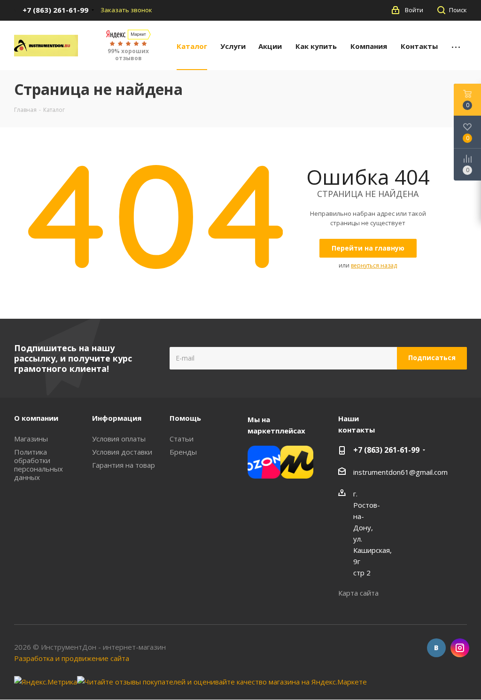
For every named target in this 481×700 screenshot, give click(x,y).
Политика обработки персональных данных (38, 464)
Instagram (459, 647)
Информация (116, 418)
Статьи (182, 438)
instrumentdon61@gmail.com (400, 472)
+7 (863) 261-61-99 (386, 450)
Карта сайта (358, 593)
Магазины (31, 438)
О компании (36, 418)
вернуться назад (374, 265)
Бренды (183, 451)
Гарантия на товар (123, 465)
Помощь (185, 418)
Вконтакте (436, 647)
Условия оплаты (119, 438)
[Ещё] (455, 45)
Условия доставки (122, 451)
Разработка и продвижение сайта (71, 658)
